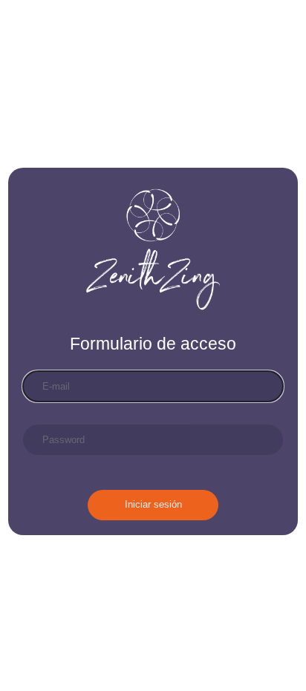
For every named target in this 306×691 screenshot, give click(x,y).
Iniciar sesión (153, 504)
